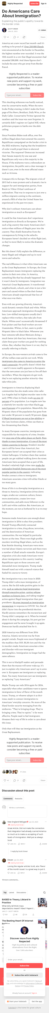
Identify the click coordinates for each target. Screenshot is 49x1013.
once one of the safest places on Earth (23, 438)
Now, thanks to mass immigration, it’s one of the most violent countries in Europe (24, 441)
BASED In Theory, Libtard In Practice (16, 901)
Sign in (43, 3)
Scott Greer (13, 29)
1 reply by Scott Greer (19, 851)
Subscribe (34, 3)
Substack (12, 1007)
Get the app (37, 1001)
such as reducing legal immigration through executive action (21, 590)
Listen (43, 30)
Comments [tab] (8, 798)
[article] (24, 907)
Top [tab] (5, 892)
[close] (42, 927)
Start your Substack (18, 1001)
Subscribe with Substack (26, 975)
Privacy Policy (29, 986)
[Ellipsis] (46, 822)
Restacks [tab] (18, 798)
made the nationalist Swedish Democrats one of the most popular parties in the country (24, 469)
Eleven (10, 859)
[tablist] (13, 798)
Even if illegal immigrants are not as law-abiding (24, 416)
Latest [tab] (11, 892)
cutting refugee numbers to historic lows (21, 594)
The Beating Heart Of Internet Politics (17, 922)
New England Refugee (17, 821)
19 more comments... (10, 880)
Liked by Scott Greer (17, 825)
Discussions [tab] (21, 892)
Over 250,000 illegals (34, 46)
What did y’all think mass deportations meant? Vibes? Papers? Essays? (17, 907)
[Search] (44, 892)
